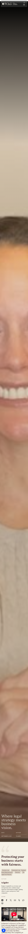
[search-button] (24, 2)
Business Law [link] (5, 870)
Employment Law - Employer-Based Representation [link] (13, 871)
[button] (24, 4)
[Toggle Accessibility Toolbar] (4, 930)
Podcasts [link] (17, 872)
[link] (9, 4)
